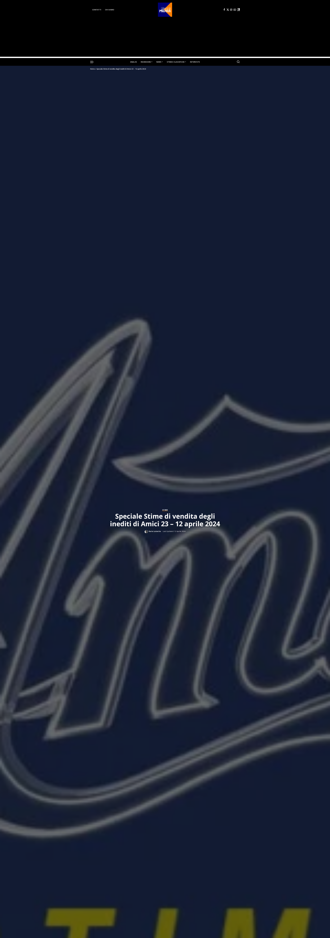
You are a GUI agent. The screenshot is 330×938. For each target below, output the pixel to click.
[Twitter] (227, 9)
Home (92, 69)
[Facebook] (224, 9)
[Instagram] (231, 9)
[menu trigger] (93, 62)
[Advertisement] (165, 39)
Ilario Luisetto (155, 531)
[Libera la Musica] (165, 10)
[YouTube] (234, 9)
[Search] (238, 62)
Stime (165, 510)
